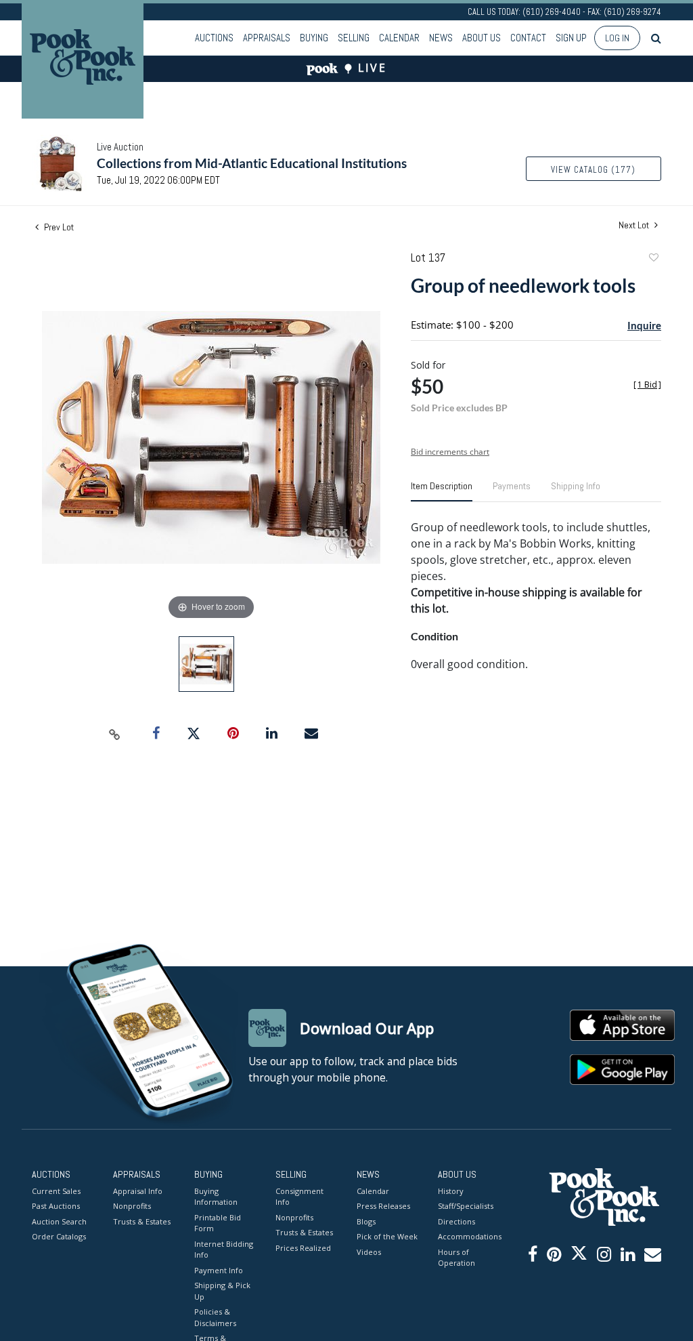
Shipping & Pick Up (222, 1291)
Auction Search (59, 1221)
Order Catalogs (59, 1236)
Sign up (571, 37)
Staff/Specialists (465, 1206)
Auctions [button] (214, 37)
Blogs (366, 1221)
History (451, 1191)
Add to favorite (653, 259)
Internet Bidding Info (223, 1249)
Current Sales (56, 1191)
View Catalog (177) (593, 170)
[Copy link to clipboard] (115, 734)
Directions (456, 1221)
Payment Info (218, 1270)
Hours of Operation (456, 1257)
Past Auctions (56, 1206)
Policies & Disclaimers (215, 1317)
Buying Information (216, 1197)
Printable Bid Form (217, 1223)
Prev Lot (58, 227)
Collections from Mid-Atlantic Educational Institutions (252, 163)
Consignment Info (299, 1197)
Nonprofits (132, 1206)
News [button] (441, 37)
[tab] (441, 491)
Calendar (399, 37)
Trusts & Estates (142, 1221)
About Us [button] (481, 37)
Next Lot (635, 225)
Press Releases (383, 1206)
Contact (528, 37)
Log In (617, 38)
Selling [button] (354, 37)
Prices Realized (303, 1248)
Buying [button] (314, 37)
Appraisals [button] (266, 37)
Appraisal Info (137, 1191)
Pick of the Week (387, 1236)
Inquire (644, 325)
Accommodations (468, 1236)
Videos (369, 1252)
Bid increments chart (450, 451)
